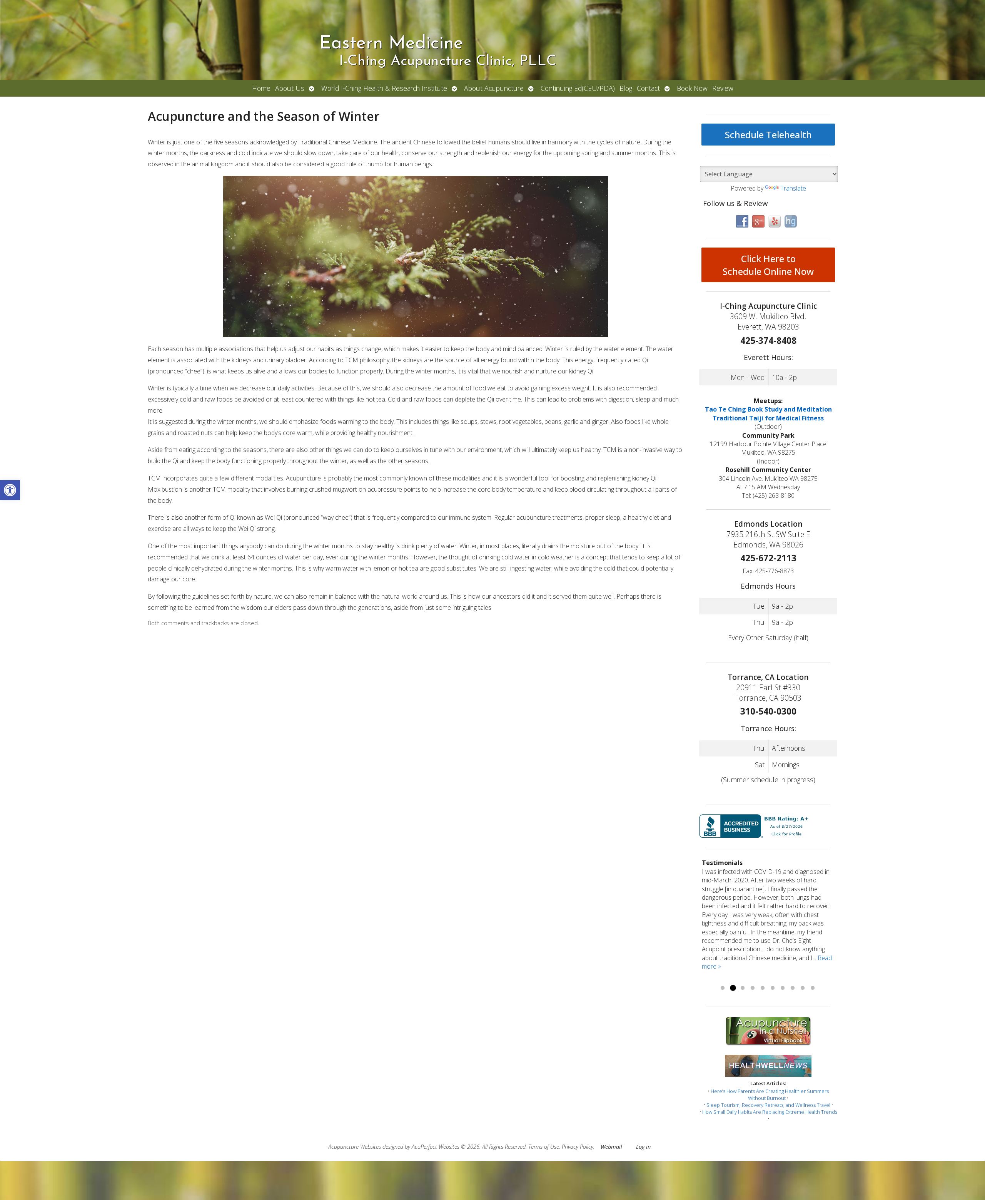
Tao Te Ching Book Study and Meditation (768, 409)
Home (261, 88)
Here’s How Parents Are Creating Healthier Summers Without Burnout (770, 1094)
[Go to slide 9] (802, 988)
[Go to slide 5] (762, 988)
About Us (289, 88)
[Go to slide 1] (722, 988)
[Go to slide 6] (772, 988)
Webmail (611, 1146)
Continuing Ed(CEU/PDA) (578, 88)
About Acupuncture (494, 88)
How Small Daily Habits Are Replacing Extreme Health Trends (769, 1111)
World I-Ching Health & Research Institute (384, 88)
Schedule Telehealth (768, 134)
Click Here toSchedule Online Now (768, 265)
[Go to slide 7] (782, 988)
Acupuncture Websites (354, 1146)
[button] (10, 490)
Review (722, 88)
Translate (793, 188)
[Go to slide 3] (742, 988)
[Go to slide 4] (752, 988)
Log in (643, 1146)
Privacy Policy (577, 1146)
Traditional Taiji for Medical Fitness (768, 418)
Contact (648, 88)
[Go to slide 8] (792, 988)
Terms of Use (543, 1146)
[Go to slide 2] (732, 988)
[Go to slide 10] (812, 988)
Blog (625, 88)
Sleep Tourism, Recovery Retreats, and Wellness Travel (768, 1104)
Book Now (692, 88)
